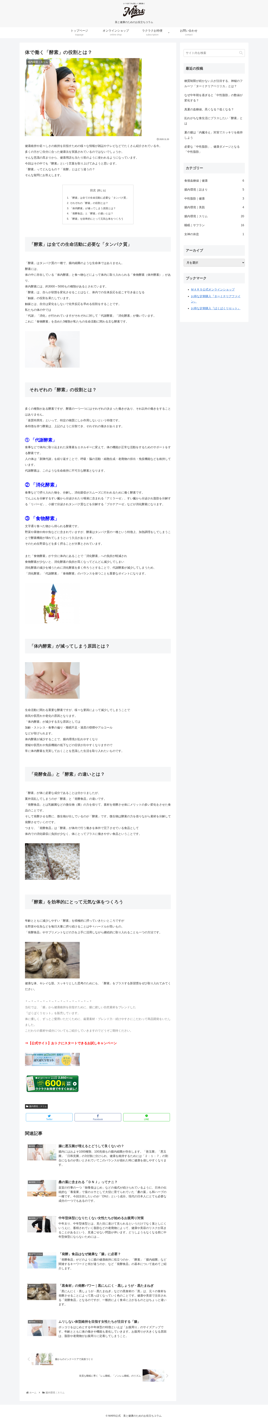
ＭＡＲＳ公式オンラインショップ (213, 289)
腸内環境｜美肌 (214, 207)
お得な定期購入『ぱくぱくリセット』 (215, 308)
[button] (241, 53)
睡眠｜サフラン (214, 225)
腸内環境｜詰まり (214, 189)
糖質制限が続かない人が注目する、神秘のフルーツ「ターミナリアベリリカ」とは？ (213, 83)
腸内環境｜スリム (38, 1106)
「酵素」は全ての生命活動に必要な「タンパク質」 (99, 197)
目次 (93, 190)
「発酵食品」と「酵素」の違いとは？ (91, 213)
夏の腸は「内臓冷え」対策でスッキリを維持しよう (213, 135)
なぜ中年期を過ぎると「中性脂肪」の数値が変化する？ (213, 98)
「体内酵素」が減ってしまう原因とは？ (93, 208)
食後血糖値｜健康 (214, 180)
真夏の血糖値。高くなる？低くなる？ (209, 109)
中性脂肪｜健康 (214, 198)
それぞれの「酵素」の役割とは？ (89, 203)
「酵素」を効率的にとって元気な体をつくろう (96, 218)
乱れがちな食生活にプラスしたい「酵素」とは (213, 121)
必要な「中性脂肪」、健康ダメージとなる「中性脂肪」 (212, 149)
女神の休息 (214, 234)
